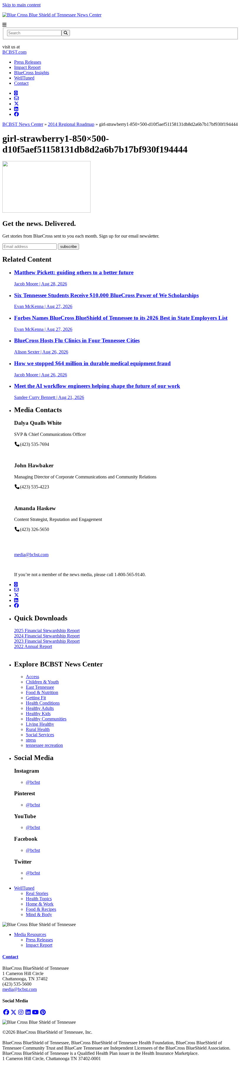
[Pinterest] (42, 1012)
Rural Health (38, 729)
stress (31, 739)
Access (32, 676)
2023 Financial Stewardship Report (47, 641)
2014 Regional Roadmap (71, 124)
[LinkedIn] (28, 1012)
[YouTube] (35, 1012)
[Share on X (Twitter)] (16, 103)
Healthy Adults (40, 708)
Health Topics (39, 898)
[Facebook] (6, 1012)
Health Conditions (43, 702)
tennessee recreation (44, 745)
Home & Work (39, 903)
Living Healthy (40, 724)
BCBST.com (14, 52)
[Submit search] (65, 33)
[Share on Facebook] (16, 114)
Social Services (40, 734)
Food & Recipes (41, 909)
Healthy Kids (38, 713)
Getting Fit (36, 697)
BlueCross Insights (31, 72)
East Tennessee (40, 687)
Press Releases (27, 62)
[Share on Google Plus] (16, 93)
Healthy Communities (46, 718)
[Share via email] (16, 98)
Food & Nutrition (42, 692)
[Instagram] (20, 1012)
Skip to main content (21, 4)
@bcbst (33, 782)
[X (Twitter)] (13, 1012)
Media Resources (30, 934)
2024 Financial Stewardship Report (47, 635)
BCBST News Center (22, 124)
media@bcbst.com (31, 554)
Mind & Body (39, 914)
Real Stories (37, 893)
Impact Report (27, 67)
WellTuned (24, 77)
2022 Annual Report (33, 646)
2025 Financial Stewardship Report (47, 630)
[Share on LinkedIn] (16, 108)
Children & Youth (42, 681)
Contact (21, 83)
